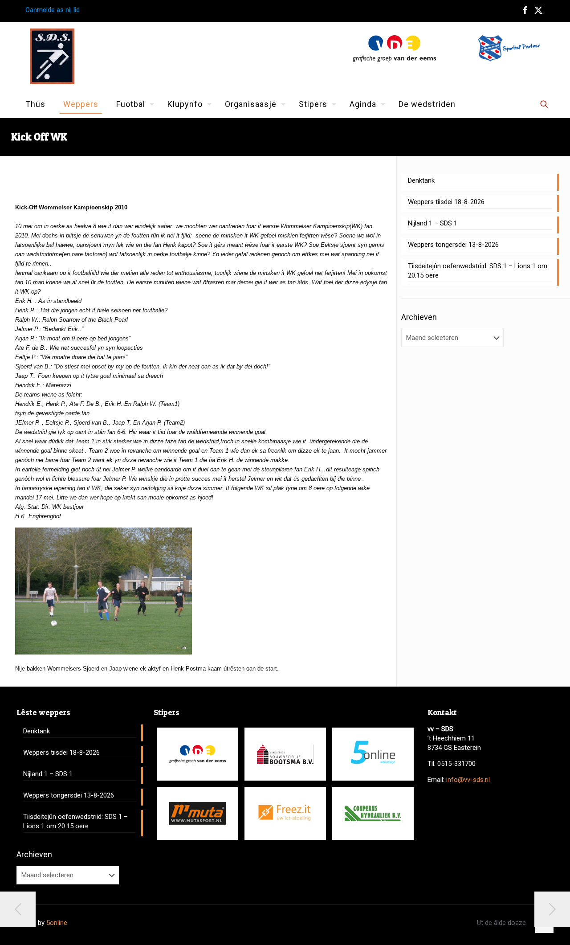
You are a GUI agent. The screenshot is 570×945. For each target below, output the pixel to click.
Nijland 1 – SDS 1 (432, 223)
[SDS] (52, 56)
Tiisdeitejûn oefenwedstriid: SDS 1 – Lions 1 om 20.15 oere (477, 270)
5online (56, 923)
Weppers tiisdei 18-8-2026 (446, 202)
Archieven (419, 317)
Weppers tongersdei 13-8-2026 (453, 245)
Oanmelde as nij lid (52, 10)
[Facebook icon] (525, 10)
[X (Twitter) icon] (538, 10)
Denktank (421, 180)
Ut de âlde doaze (501, 923)
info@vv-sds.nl (468, 780)
